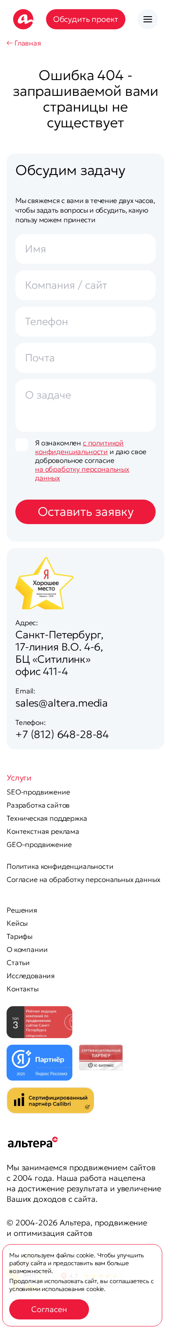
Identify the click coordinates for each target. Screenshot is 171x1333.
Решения (22, 910)
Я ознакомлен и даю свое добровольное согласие (90, 460)
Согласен (49, 1309)
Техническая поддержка (47, 818)
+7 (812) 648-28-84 (62, 734)
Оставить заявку (86, 511)
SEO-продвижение (38, 791)
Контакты (23, 988)
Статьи (18, 962)
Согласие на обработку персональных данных (83, 879)
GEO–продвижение (39, 844)
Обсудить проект (86, 19)
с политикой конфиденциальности (79, 447)
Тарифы (19, 936)
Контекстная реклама (43, 831)
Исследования (31, 975)
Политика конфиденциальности (60, 866)
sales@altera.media (61, 703)
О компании (27, 949)
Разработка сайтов (38, 805)
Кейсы (17, 923)
